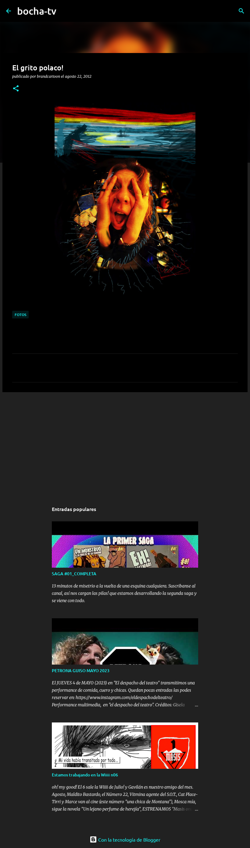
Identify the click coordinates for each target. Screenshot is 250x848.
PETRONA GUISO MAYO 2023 (80, 670)
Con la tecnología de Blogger (128, 839)
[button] (16, 89)
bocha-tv (36, 11)
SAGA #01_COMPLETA (74, 574)
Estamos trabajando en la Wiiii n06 (85, 775)
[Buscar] (65, 11)
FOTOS (20, 314)
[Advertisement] (125, 444)
